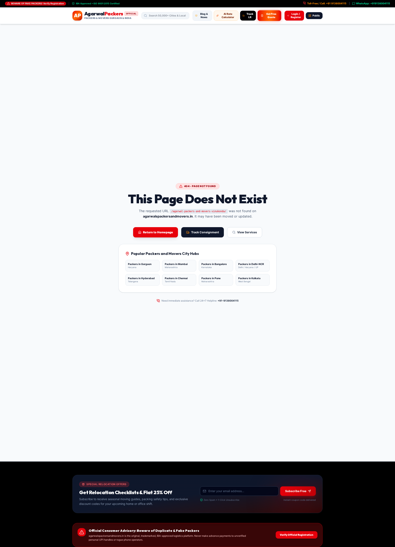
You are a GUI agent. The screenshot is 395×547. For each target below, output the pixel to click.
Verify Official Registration (296, 534)
